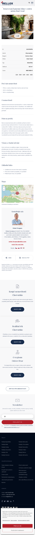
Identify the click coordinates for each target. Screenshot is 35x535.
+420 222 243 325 (10, 494)
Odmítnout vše (6, 520)
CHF (24, 74)
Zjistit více (17, 309)
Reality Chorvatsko (24, 444)
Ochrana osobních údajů (23, 520)
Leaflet (31, 202)
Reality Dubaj (5, 447)
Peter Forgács (10, 231)
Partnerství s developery (8, 477)
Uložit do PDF (25, 257)
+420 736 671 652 (9, 492)
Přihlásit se (17, 422)
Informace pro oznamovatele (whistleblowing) (23, 472)
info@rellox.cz (9, 496)
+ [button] (3, 187)
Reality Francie (5, 455)
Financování (5, 474)
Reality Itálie (5, 444)
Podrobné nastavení (17, 530)
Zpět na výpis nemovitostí (17, 388)
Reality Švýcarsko (23, 447)
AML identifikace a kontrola (26, 479)
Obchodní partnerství (7, 479)
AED (31, 74)
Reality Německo (23, 455)
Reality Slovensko (6, 449)
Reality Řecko (22, 452)
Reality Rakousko (23, 441)
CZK (17, 74)
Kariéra (3, 482)
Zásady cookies (23, 477)
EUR (20, 74)
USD (27, 74)
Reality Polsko (22, 449)
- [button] (3, 189)
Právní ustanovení (23, 465)
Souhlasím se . (18, 426)
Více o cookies (13, 520)
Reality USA (5, 452)
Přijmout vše (17, 526)
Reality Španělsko (6, 441)
